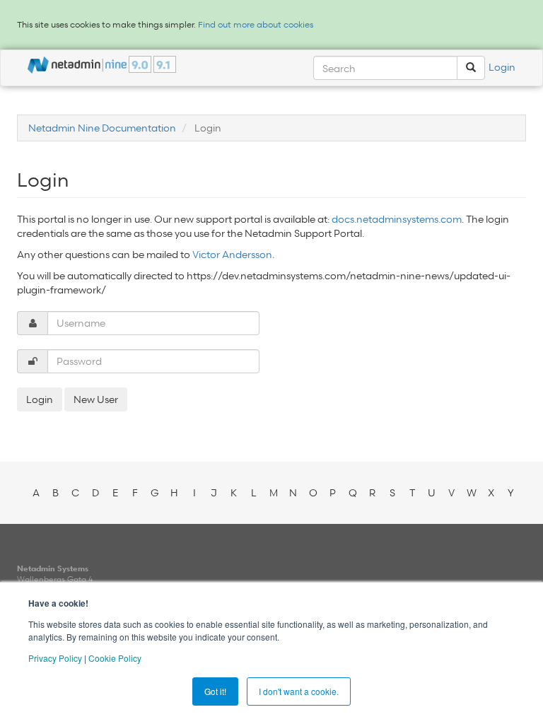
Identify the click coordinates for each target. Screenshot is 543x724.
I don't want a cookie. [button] (299, 691)
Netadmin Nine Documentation (102, 127)
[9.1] (164, 64)
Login (502, 67)
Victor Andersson (232, 254)
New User (96, 399)
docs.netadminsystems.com (397, 219)
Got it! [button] (215, 691)
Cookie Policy (114, 658)
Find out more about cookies (255, 24)
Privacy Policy (55, 658)
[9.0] (140, 64)
